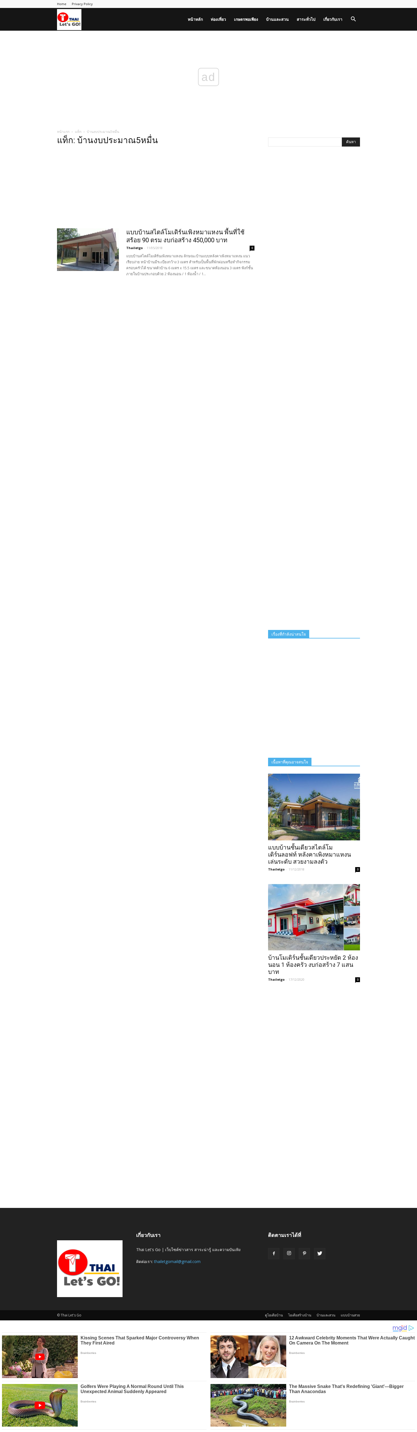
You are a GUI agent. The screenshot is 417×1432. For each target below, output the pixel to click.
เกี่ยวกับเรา (332, 19)
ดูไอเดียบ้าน (274, 1315)
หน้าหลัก (195, 19)
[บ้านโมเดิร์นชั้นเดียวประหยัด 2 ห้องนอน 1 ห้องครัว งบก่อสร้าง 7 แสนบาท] (314, 917)
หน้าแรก (63, 131)
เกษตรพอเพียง (246, 19)
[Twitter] (319, 1253)
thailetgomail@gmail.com (177, 1261)
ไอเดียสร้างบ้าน (299, 1315)
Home (61, 4)
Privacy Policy (82, 4)
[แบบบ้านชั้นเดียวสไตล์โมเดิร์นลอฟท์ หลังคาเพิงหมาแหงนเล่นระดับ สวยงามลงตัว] (314, 807)
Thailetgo (134, 248)
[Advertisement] (155, 188)
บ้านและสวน (277, 19)
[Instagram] (289, 1253)
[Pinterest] (304, 1253)
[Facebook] (273, 1253)
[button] (353, 19)
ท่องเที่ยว (218, 19)
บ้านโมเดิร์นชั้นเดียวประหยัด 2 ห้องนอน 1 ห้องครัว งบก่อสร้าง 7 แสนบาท (313, 964)
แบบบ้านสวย (350, 1315)
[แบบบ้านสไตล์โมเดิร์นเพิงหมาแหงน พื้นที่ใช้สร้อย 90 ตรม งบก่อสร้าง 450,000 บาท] (88, 249)
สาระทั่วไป (306, 19)
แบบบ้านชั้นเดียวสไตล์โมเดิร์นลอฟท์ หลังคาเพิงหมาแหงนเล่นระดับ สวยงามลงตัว (309, 854)
